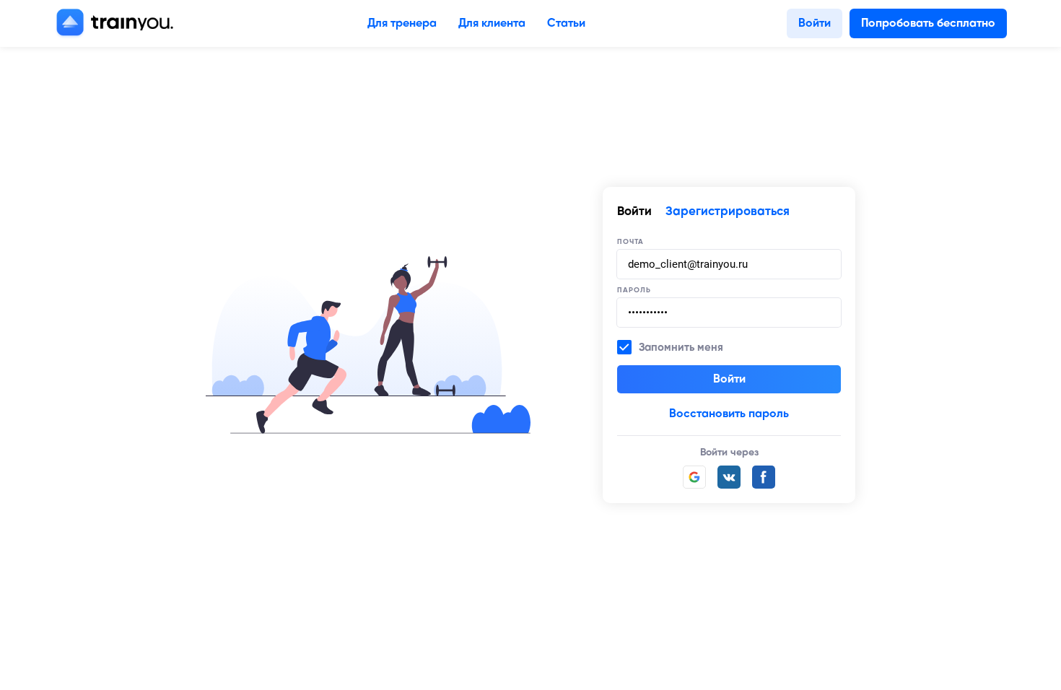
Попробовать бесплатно (928, 24)
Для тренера (402, 24)
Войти (814, 24)
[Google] (694, 477)
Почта (630, 241)
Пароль (634, 290)
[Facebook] (763, 477)
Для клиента (491, 24)
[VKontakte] (729, 477)
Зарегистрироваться (727, 212)
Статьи (566, 24)
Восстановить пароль (729, 414)
